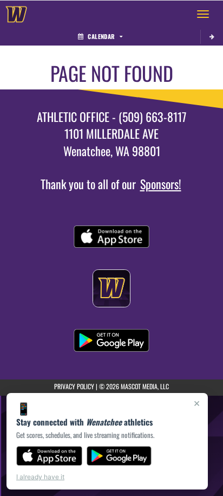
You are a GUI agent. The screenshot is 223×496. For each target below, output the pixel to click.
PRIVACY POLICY (74, 386)
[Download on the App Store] (49, 456)
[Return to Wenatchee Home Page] (16, 14)
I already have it (40, 477)
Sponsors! (160, 183)
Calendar (101, 36)
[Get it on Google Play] (119, 456)
